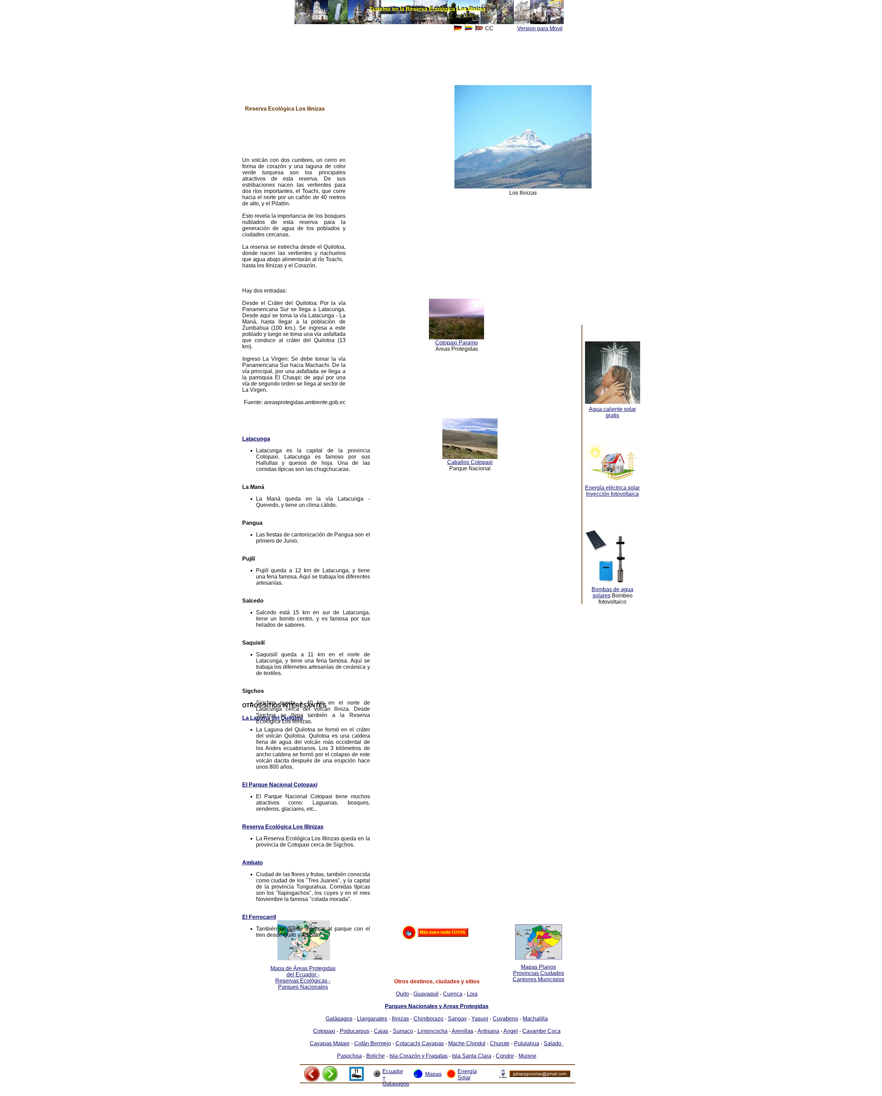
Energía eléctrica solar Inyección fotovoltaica (612, 491)
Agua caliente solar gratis (612, 412)
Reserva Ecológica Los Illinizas (283, 827)
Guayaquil (426, 994)
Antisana (488, 1031)
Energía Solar (467, 1074)
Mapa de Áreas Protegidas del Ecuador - (303, 971)
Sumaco (403, 1031)
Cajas (381, 1031)
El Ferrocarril (259, 917)
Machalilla (535, 1019)
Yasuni (479, 1019)
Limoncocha (433, 1031)
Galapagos (395, 1084)
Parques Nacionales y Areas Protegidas (437, 1006)
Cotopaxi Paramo (456, 343)
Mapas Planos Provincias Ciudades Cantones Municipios (538, 973)
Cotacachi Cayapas (420, 1043)
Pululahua (526, 1043)
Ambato (252, 862)
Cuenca (452, 994)
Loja (472, 994)
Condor (505, 1056)
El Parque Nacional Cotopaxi (279, 785)
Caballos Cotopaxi (470, 462)
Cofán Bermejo (372, 1043)
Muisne (527, 1056)
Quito (402, 994)
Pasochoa (349, 1056)
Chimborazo (428, 1019)
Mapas (433, 1074)
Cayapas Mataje (330, 1043)
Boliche (375, 1056)
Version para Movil (540, 28)
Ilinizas (400, 1019)
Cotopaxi (324, 1031)
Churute (500, 1043)
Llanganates (372, 1019)
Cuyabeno (505, 1019)
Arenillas (462, 1031)
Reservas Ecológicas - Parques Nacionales (302, 984)
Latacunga (256, 439)
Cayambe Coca (541, 1031)
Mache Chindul (466, 1043)
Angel (510, 1031)
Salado (554, 1043)
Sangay (457, 1019)
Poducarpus (354, 1031)
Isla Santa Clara (471, 1056)
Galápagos (339, 1019)
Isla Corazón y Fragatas (418, 1056)
